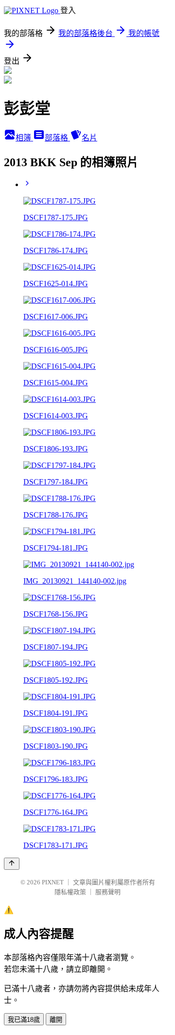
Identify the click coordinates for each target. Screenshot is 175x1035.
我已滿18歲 (24, 1019)
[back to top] (11, 864)
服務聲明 (108, 892)
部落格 (57, 138)
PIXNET (53, 882)
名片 (89, 138)
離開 (56, 1019)
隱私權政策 (70, 892)
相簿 (24, 138)
